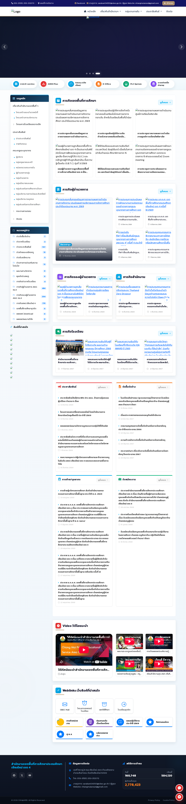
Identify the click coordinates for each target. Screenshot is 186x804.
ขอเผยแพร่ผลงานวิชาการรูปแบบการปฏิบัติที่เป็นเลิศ (84, 426)
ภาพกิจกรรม (21, 143)
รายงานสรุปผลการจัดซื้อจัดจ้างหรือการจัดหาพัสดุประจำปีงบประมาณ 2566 (142, 427)
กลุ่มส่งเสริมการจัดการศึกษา (28, 204)
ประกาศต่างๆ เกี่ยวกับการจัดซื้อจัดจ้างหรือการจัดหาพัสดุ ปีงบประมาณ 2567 (143, 452)
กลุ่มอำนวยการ (22, 178)
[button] (181, 47)
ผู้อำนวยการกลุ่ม (23, 172)
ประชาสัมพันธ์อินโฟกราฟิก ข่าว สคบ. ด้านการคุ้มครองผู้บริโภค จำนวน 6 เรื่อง (83, 399)
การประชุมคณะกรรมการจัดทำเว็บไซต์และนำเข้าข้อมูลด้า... (157, 306)
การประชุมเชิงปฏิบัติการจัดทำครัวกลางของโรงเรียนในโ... (70, 306)
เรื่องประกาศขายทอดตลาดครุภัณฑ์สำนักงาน (140, 415)
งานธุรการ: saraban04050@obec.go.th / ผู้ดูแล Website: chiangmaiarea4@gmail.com (124, 3)
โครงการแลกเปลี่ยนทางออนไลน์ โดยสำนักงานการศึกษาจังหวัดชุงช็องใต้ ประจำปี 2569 (81, 413)
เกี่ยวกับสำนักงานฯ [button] (109, 11)
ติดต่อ (169, 11)
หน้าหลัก (91, 11)
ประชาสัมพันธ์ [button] (153, 11)
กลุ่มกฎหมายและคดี (24, 162)
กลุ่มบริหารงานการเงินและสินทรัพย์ (30, 193)
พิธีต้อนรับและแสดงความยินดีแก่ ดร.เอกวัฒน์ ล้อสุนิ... (98, 306)
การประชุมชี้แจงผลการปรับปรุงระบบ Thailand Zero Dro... (129, 306)
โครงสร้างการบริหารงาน (26, 117)
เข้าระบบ (170, 3)
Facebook (81, 3)
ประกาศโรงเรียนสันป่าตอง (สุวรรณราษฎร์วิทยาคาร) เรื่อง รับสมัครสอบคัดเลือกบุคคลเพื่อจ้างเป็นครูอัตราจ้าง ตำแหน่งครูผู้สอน (144, 518)
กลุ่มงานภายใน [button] (132, 11)
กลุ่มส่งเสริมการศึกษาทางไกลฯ (29, 188)
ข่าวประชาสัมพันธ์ (23, 138)
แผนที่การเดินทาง (47, 3)
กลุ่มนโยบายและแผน (24, 183)
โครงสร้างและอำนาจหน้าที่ (27, 112)
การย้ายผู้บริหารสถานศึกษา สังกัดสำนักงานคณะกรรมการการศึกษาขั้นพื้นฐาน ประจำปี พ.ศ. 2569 (81, 492)
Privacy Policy (154, 800)
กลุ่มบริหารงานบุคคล (25, 199)
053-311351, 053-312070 (24, 3)
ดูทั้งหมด (164, 102)
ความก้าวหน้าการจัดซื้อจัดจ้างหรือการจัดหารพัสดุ (142, 440)
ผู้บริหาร (19, 157)
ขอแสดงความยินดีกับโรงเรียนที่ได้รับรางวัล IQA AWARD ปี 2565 (127, 362)
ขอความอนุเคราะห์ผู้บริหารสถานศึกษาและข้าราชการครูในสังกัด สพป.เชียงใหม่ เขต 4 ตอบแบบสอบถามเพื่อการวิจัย (83, 461)
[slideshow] (93, 47)
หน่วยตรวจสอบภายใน (25, 167)
